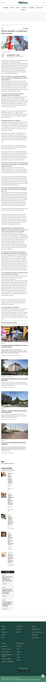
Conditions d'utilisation (33, 679)
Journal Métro (10, 549)
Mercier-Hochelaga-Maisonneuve (7, 376)
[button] (1, 2)
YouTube (18, 657)
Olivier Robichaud (11, 452)
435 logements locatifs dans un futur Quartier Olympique (14, 379)
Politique (9, 471)
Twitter (18, 649)
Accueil (2, 24)
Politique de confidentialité (7, 661)
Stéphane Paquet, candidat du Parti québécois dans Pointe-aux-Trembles (11, 499)
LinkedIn (18, 660)
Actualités (5, 7)
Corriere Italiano (35, 637)
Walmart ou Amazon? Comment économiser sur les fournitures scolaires (11, 558)
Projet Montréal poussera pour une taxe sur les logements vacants (10, 520)
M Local (12, 7)
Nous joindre (4, 646)
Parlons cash (39, 7)
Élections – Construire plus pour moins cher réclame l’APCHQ (14, 411)
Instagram (19, 651)
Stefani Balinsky (10, 565)
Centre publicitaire (6, 651)
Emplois (3, 629)
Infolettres (19, 629)
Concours (4, 634)
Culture (18, 7)
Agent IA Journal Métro (12, 387)
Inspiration (24, 7)
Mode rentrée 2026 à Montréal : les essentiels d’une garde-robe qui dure (7, 578)
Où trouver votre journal (37, 632)
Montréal (15, 24)
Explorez (23, 9)
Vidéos (3, 637)
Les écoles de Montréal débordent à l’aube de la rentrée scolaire (14, 346)
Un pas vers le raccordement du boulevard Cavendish (13, 443)
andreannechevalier (11, 55)
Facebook (19, 646)
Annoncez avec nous (6, 649)
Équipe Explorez (4, 609)
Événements (4, 632)
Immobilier (31, 7)
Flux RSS (19, 632)
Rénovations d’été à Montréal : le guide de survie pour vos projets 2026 (7, 591)
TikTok (18, 654)
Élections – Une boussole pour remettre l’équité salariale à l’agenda (10, 478)
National (2, 408)
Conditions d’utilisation (7, 658)
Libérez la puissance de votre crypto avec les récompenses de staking (7, 604)
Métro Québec (35, 634)
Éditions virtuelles (36, 629)
